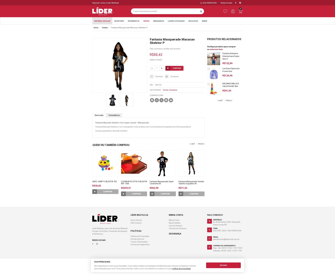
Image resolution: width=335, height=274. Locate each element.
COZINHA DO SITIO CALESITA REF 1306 (134, 182)
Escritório (119, 21)
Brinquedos (158, 21)
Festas (146, 21)
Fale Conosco (136, 223)
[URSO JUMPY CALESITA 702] (105, 163)
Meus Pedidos (174, 223)
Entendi (223, 265)
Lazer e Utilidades (176, 21)
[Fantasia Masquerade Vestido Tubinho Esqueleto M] (191, 163)
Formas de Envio (137, 239)
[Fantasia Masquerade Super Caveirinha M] (163, 163)
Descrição (99, 115)
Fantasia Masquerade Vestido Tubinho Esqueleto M (191, 182)
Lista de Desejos (175, 226)
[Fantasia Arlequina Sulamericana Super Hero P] (213, 58)
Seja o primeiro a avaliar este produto (165, 49)
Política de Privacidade (140, 236)
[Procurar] (201, 11)
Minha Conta (174, 220)
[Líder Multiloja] (102, 11)
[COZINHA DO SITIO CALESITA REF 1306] (134, 163)
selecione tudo (216, 49)
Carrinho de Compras (177, 228)
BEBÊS (204, 21)
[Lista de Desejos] (226, 13)
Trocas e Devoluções (139, 242)
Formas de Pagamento (140, 244)
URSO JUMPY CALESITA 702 (104, 181)
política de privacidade (181, 269)
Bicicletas (193, 21)
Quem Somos (136, 220)
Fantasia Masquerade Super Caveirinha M (162, 182)
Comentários (114, 115)
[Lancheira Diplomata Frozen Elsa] (213, 73)
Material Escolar (102, 21)
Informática (133, 21)
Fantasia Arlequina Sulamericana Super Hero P (230, 56)
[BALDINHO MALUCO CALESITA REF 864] (213, 88)
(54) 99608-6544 (234, 231)
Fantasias (173, 90)
